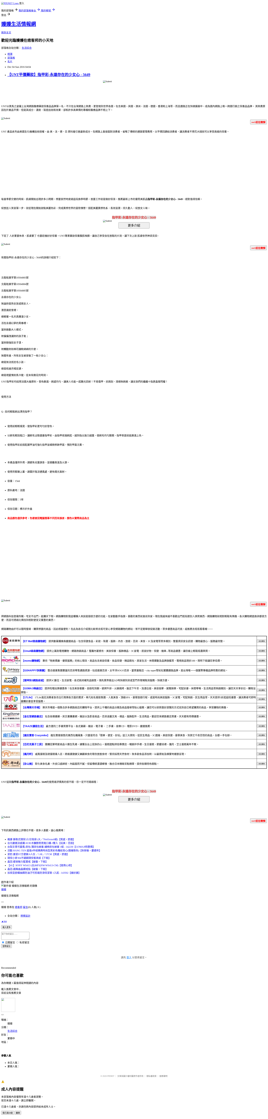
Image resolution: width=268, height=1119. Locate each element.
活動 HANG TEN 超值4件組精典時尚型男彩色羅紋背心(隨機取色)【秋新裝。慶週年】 (54, 850)
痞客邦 (18, 907)
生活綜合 (27, 48)
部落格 (11, 57)
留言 (25, 907)
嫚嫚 (3, 889)
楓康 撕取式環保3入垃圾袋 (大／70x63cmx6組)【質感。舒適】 (41, 839)
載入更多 (6, 927)
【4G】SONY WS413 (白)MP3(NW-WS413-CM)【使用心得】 (40, 865)
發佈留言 (6, 946)
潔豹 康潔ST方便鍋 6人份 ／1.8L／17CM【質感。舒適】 (38, 854)
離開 (18, 1113)
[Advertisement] (108, 160)
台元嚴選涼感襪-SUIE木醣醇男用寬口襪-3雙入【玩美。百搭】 (41, 843)
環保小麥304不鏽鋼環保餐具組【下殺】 (29, 858)
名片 (9, 61)
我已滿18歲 (7, 1113)
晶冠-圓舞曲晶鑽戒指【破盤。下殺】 (27, 869)
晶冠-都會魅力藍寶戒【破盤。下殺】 (27, 861)
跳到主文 (6, 32)
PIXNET (110, 1076)
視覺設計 (25, 916)
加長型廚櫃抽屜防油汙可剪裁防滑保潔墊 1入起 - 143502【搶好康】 (44, 872)
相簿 (9, 54)
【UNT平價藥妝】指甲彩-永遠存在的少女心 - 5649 (48, 75)
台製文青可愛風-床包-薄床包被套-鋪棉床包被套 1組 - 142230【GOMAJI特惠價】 (51, 846)
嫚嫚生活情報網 (18, 24)
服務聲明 (163, 1076)
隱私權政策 (151, 1076)
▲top (4, 921)
